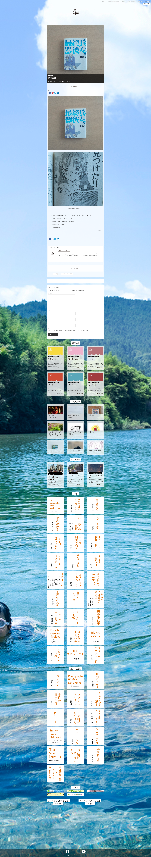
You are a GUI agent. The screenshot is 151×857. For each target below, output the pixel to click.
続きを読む (60, 367)
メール (50, 316)
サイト (49, 322)
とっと (50, 385)
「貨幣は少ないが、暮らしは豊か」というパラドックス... (55, 434)
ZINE (123, 1)
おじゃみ (91, 432)
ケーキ (90, 359)
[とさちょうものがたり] (75, 20)
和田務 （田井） (74, 475)
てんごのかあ (73, 359)
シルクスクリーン (131, 1)
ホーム (103, 1)
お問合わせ (147, 1)
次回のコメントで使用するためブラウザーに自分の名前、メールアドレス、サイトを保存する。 (68, 330)
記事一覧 (140, 1)
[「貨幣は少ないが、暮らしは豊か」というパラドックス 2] (55, 427)
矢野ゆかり (92, 415)
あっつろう (92, 385)
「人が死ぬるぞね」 (75, 451)
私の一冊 (55, 273)
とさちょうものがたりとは (113, 1)
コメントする (67, 81)
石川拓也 (51, 451)
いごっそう (52, 359)
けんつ (70, 385)
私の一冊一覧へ (74, 86)
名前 (49, 310)
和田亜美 (63, 273)
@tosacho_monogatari (100, 837)
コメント (50, 293)
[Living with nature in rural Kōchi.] (95, 445)
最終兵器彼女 (69, 273)
